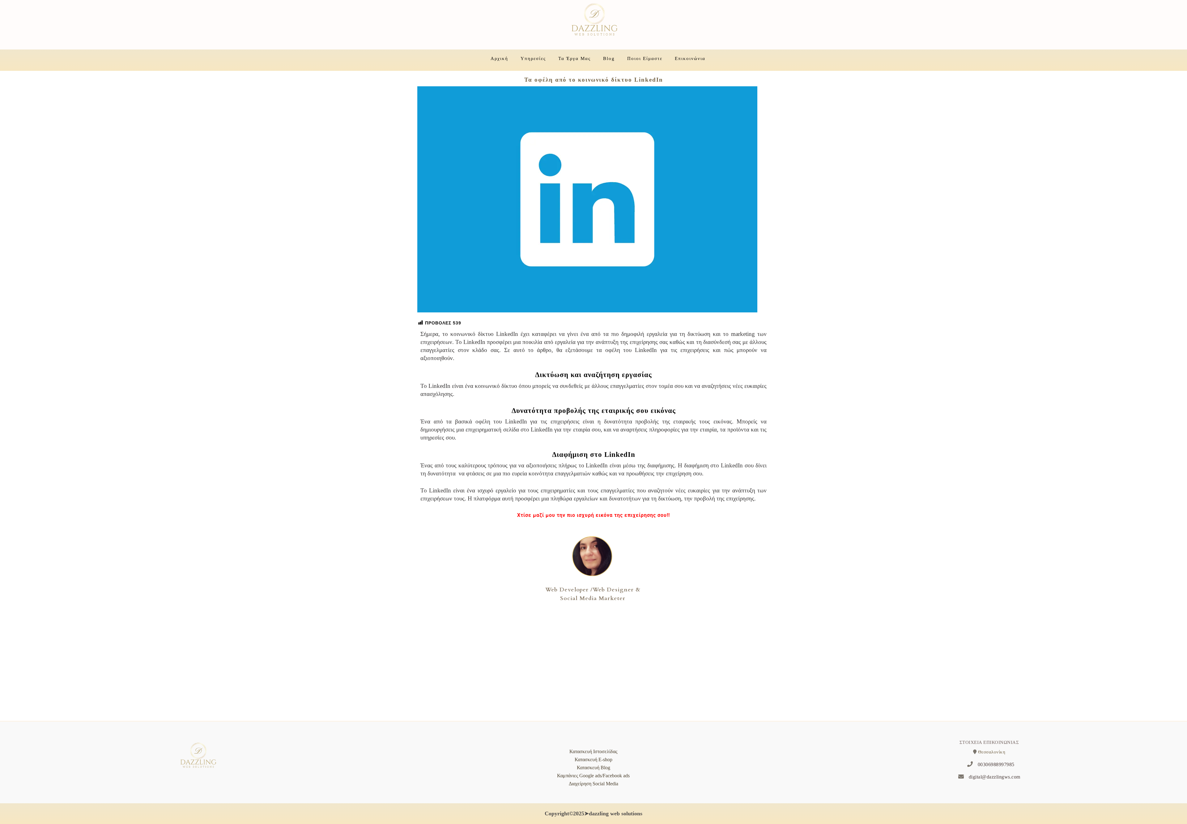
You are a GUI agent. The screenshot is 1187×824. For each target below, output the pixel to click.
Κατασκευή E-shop (593, 759)
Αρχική (499, 58)
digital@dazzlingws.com (994, 776)
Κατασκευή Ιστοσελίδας (593, 751)
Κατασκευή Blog (593, 767)
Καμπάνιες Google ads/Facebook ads (593, 775)
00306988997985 (996, 764)
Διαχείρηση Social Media (593, 783)
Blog (609, 58)
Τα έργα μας (574, 58)
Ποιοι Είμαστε (644, 58)
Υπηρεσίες (533, 58)
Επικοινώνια (690, 58)
